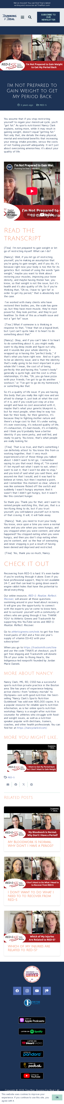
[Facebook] (17, 991)
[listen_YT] (32, 1076)
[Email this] (8, 784)
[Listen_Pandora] (32, 1054)
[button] (22, 17)
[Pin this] (31, 784)
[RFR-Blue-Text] (9, 17)
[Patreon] (47, 991)
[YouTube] (37, 991)
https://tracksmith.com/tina (40, 647)
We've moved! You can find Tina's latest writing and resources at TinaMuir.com (32, 4)
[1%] (32, 1002)
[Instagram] (27, 991)
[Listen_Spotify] (32, 1031)
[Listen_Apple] (32, 1020)
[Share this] (16, 784)
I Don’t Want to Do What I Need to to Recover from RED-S (31, 895)
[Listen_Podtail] (32, 1065)
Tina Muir (30, 1090)
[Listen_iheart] (32, 1042)
